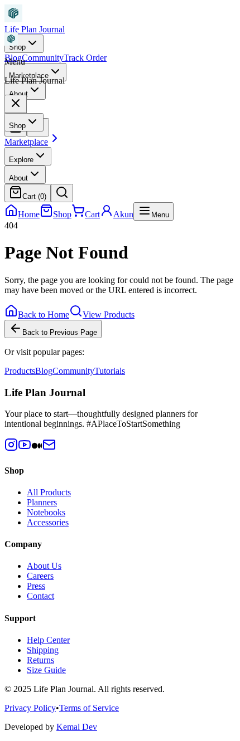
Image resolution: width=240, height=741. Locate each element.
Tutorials (109, 371)
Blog (43, 371)
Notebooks (46, 512)
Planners (42, 502)
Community (43, 57)
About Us (44, 566)
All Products (49, 492)
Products (19, 371)
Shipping (43, 650)
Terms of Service (89, 708)
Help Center (48, 640)
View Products (109, 314)
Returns (40, 660)
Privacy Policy (30, 708)
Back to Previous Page (59, 332)
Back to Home (43, 314)
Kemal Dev (76, 727)
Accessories (48, 522)
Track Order (85, 57)
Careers (40, 576)
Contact (40, 596)
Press (36, 586)
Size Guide (46, 670)
